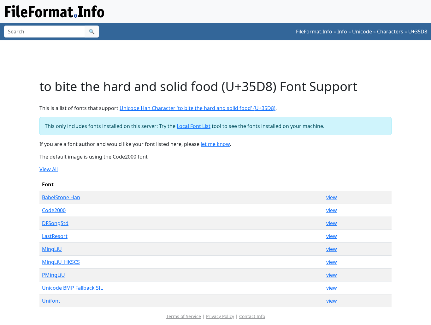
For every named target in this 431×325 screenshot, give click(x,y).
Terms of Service (183, 316)
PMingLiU (53, 274)
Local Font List (193, 126)
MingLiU (52, 249)
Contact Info (252, 316)
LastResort (55, 236)
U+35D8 (417, 31)
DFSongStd (55, 223)
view (331, 197)
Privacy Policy (220, 316)
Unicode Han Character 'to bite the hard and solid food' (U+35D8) (197, 108)
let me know (215, 144)
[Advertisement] (219, 59)
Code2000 (54, 210)
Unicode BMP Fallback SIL (72, 287)
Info (342, 31)
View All (48, 169)
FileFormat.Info (314, 31)
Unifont (51, 300)
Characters (390, 31)
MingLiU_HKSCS (61, 261)
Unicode (362, 31)
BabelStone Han (61, 197)
